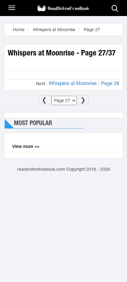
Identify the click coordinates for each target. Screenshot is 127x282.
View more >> (25, 146)
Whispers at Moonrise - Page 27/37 (62, 52)
